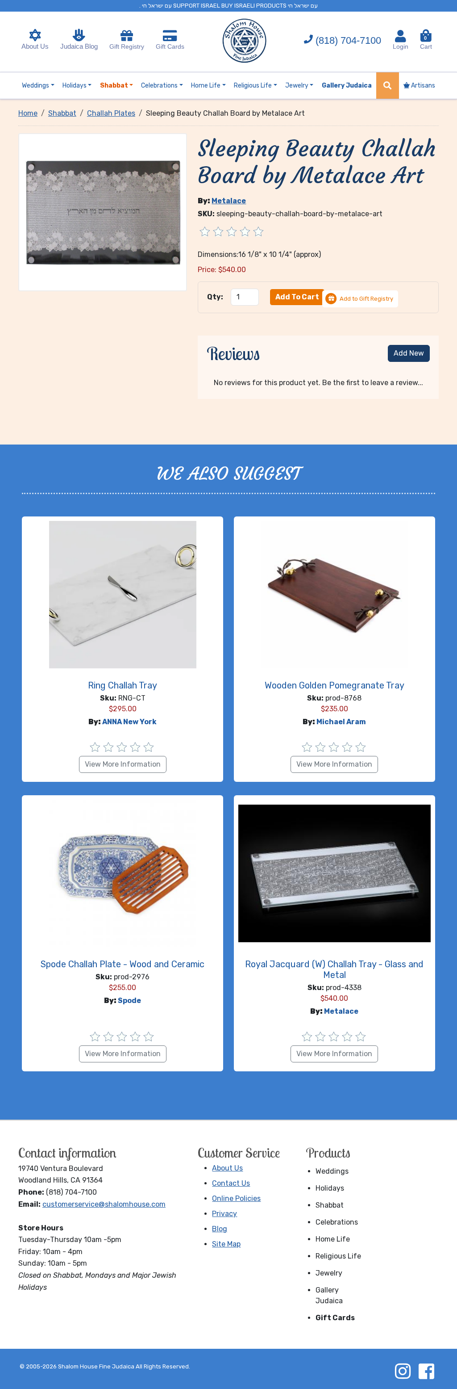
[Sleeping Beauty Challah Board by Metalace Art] (103, 212)
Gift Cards (170, 46)
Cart (426, 42)
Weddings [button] (35, 85)
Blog (219, 1229)
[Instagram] (402, 1371)
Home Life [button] (205, 85)
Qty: (215, 297)
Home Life (333, 1239)
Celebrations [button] (159, 85)
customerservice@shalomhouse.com (104, 1204)
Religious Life (338, 1256)
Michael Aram (341, 722)
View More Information (123, 764)
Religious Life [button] (253, 85)
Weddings (332, 1171)
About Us (35, 46)
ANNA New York (129, 722)
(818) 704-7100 (348, 40)
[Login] (400, 36)
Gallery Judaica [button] (347, 85)
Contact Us (231, 1183)
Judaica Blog (79, 46)
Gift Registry (126, 46)
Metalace (229, 201)
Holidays (330, 1188)
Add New (409, 353)
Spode (129, 1000)
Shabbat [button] (114, 85)
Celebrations (337, 1222)
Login (400, 46)
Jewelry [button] (296, 85)
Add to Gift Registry (366, 298)
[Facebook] (426, 1371)
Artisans (422, 85)
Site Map (226, 1244)
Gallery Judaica (329, 1295)
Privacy (224, 1213)
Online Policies (236, 1198)
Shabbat (330, 1205)
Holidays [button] (74, 85)
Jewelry (329, 1273)
